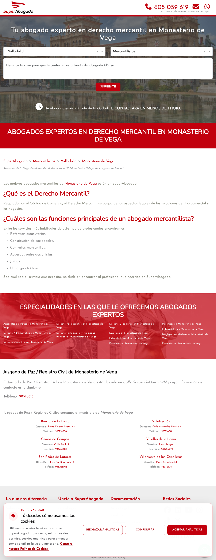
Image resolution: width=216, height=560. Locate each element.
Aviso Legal (203, 11)
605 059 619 (170, 7)
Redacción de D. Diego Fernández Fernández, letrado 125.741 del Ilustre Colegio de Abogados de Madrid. (63, 168)
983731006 (61, 431)
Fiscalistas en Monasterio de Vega (128, 343)
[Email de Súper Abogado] (195, 7)
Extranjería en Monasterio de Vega (129, 338)
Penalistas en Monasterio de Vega (181, 343)
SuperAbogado (15, 161)
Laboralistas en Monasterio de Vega (183, 329)
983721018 (167, 467)
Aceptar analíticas (187, 530)
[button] (98, 51)
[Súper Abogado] (18, 7)
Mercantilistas (44, 161)
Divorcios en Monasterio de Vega (128, 333)
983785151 (27, 396)
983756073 (167, 449)
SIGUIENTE (108, 86)
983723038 (61, 467)
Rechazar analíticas (102, 530)
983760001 (61, 449)
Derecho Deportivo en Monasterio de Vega (28, 342)
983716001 (167, 431)
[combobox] (50, 51)
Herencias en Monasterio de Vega (181, 324)
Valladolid (69, 161)
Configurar (145, 530)
